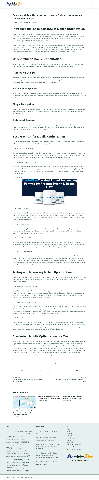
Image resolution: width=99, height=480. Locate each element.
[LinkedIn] (77, 370)
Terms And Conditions (74, 449)
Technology (40, 4)
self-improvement (22, 456)
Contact (69, 440)
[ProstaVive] (49, 192)
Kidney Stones (14, 445)
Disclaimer (70, 442)
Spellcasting (18, 459)
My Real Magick (19, 451)
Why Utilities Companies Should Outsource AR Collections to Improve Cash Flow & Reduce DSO (24, 413)
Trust (22, 465)
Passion (14, 453)
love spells (27, 445)
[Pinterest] (59, 370)
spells (27, 459)
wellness (29, 468)
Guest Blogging (21, 441)
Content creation (19, 434)
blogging (9, 431)
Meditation (15, 448)
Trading (7, 465)
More (80, 4)
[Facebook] (22, 370)
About (68, 429)
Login (68, 431)
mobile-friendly (43, 363)
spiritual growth (19, 462)
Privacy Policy (71, 447)
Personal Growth (21, 453)
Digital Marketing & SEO (58, 4)
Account (69, 436)
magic (9, 447)
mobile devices (18, 363)
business (16, 41)
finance (21, 439)
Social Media (9, 460)
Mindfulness (10, 451)
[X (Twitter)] (40, 370)
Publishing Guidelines (74, 445)
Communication (28, 431)
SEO (28, 456)
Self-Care (16, 456)
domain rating (16, 439)
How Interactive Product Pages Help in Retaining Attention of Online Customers (48, 446)
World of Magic (22, 470)
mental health (21, 448)
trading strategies (15, 465)
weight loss (24, 468)
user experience (55, 363)
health (8, 445)
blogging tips (16, 431)
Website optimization (69, 363)
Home (33, 4)
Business (47, 4)
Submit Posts (71, 438)
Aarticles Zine (20, 477)
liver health (21, 445)
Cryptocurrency (17, 436)
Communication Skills (10, 434)
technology (25, 462)
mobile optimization (30, 363)
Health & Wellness (72, 4)
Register (69, 433)
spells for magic (10, 462)
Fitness (12, 442)
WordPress (11, 470)
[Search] (92, 3)
